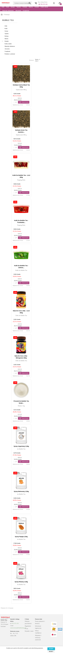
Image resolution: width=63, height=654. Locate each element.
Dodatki (37, 7)
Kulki (7, 7)
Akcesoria (18, 10)
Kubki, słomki (44, 7)
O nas (26, 628)
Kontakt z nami (29, 631)
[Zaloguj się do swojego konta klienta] (54, 3)
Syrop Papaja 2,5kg (21, 536)
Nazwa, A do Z (38, 60)
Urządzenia (26, 10)
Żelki (3, 7)
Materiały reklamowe (8, 10)
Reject (51, 651)
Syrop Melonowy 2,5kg (21, 491)
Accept (51, 648)
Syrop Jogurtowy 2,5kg (21, 446)
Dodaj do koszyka (25, 102)
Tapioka (18, 7)
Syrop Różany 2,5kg (21, 582)
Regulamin (28, 626)
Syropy (13, 7)
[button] (60, 3)
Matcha (31, 7)
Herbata (25, 7)
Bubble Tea (8, 20)
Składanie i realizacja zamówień (38, 637)
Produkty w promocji (10, 54)
